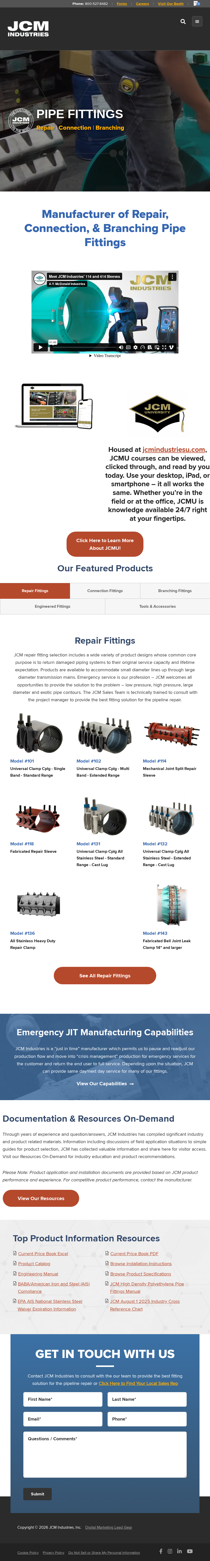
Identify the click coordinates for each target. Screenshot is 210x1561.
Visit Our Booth (171, 3)
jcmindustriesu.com (174, 449)
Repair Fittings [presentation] (35, 591)
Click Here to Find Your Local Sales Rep (138, 1383)
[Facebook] (161, 1552)
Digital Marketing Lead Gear (108, 1527)
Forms (122, 3)
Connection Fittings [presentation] (105, 591)
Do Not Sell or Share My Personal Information (104, 1552)
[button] (183, 22)
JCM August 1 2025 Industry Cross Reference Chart (145, 1305)
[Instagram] (170, 1552)
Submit (37, 1494)
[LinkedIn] (179, 1552)
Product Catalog (34, 1263)
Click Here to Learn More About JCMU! (105, 544)
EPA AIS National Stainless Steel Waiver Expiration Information (50, 1305)
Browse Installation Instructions (141, 1263)
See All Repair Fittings (105, 975)
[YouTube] (190, 1552)
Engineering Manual (38, 1274)
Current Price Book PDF (134, 1253)
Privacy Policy (53, 1552)
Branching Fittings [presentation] (175, 591)
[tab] (35, 591)
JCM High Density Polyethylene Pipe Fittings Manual (147, 1287)
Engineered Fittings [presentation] (52, 606)
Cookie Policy (28, 1552)
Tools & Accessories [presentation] (157, 606)
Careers (142, 3)
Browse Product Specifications (140, 1274)
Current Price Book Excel (43, 1253)
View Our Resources (41, 1198)
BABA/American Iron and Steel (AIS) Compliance (54, 1287)
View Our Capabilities (102, 1083)
